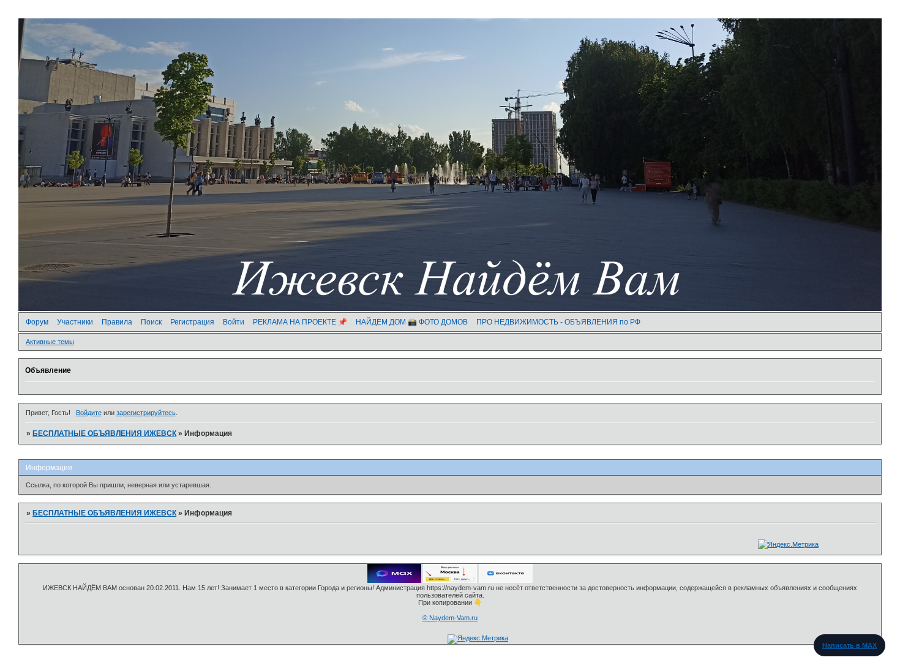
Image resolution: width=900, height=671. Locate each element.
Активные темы (50, 341)
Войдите (89, 412)
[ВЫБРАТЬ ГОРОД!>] (450, 580)
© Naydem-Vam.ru (450, 617)
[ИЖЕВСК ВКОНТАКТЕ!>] (506, 580)
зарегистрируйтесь (146, 412)
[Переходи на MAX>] (394, 580)
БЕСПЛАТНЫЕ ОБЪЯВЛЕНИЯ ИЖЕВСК (104, 433)
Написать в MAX (849, 645)
